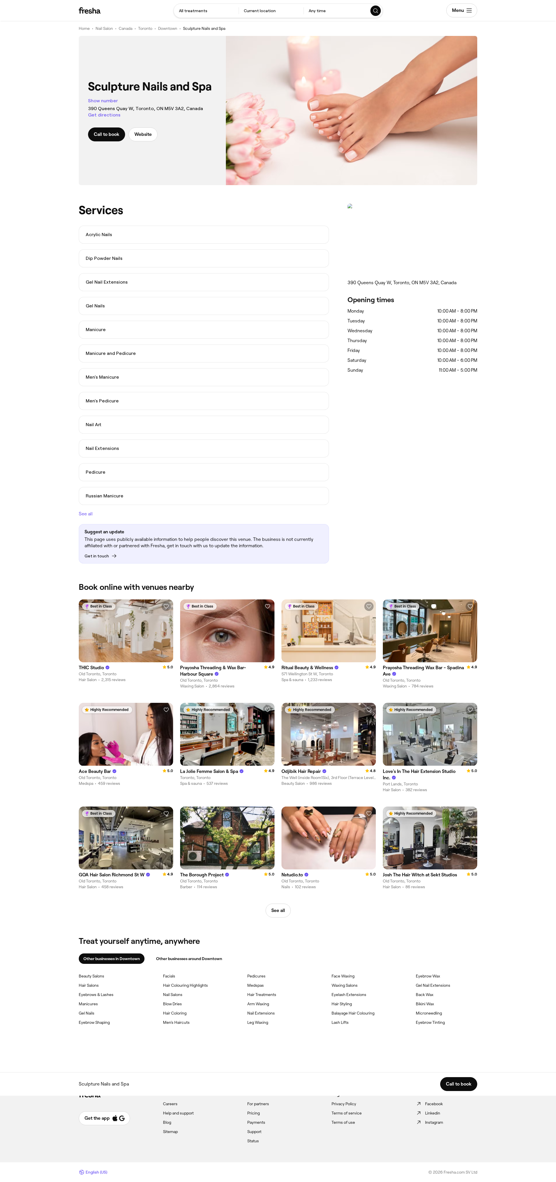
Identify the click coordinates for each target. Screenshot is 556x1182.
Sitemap (170, 1131)
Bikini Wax (425, 1004)
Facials (169, 976)
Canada (125, 28)
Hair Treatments (261, 994)
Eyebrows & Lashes (96, 994)
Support (254, 1131)
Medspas (255, 985)
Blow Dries (172, 1004)
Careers (170, 1103)
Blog (167, 1122)
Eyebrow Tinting (430, 1022)
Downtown (167, 28)
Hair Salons (89, 985)
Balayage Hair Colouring (353, 1013)
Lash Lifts (340, 1022)
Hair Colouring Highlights (185, 985)
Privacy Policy (344, 1103)
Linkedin (432, 1113)
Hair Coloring (174, 1013)
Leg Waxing (257, 1022)
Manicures (88, 1004)
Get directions (104, 114)
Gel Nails (86, 1013)
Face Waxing (343, 976)
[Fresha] (89, 10)
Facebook (434, 1103)
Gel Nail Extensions (433, 985)
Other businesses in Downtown (111, 958)
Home (84, 28)
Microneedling (429, 1013)
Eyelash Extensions (349, 994)
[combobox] (206, 11)
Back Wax (425, 994)
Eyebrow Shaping (94, 1022)
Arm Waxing (258, 1004)
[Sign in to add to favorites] (166, 606)
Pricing (253, 1113)
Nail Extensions (261, 1013)
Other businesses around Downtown (189, 958)
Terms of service (347, 1113)
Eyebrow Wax (428, 976)
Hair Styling (342, 1004)
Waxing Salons (345, 985)
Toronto (145, 28)
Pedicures (256, 976)
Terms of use (343, 1122)
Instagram (434, 1122)
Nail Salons (172, 994)
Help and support (178, 1113)
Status (253, 1141)
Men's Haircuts (176, 1022)
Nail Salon (104, 28)
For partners (258, 1103)
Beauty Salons (91, 976)
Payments (256, 1122)
